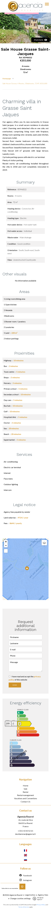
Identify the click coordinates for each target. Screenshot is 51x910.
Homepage (6, 78)
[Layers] (44, 542)
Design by (40, 898)
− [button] (6, 545)
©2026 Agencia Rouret (13, 895)
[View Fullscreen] (6, 551)
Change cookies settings (20, 898)
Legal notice (30, 895)
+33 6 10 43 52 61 (25, 831)
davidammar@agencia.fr (25, 834)
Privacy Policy (41, 904)
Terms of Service (23, 907)
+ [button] (6, 541)
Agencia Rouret (25, 816)
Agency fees (43, 895)
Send (15, 685)
